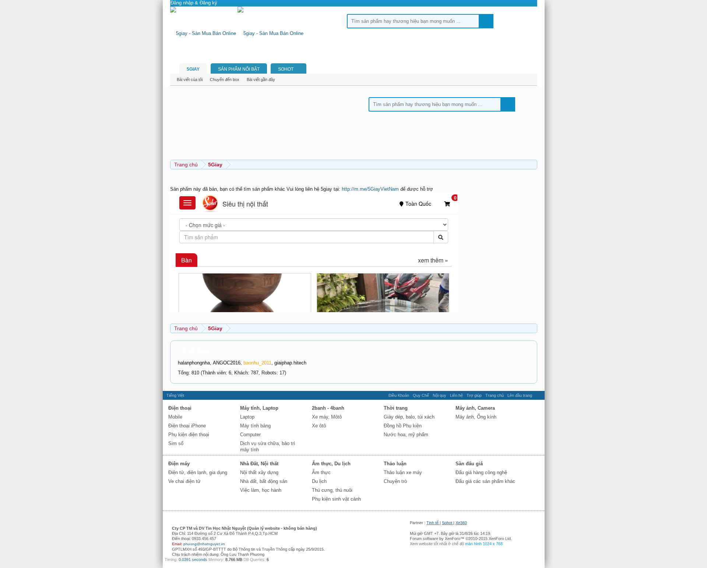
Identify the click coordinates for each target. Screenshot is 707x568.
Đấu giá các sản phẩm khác (485, 481)
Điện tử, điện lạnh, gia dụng (197, 472)
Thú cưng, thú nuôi (332, 490)
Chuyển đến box (224, 79)
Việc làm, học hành (260, 490)
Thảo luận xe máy (403, 472)
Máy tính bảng (255, 425)
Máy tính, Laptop (259, 408)
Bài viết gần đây (261, 79)
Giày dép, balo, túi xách (409, 417)
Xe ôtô (319, 425)
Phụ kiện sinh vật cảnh (336, 499)
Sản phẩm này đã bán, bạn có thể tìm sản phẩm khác (227, 189)
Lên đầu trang (519, 395)
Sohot (447, 523)
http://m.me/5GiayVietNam (370, 189)
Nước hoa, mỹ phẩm (406, 434)
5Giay (193, 69)
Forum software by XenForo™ (461, 538)
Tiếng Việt (175, 395)
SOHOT (285, 69)
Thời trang (396, 408)
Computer (250, 434)
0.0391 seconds (193, 559)
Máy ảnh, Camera (475, 408)
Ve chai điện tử (184, 481)
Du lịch (319, 481)
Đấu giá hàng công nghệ (481, 472)
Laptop (247, 417)
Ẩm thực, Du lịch (331, 463)
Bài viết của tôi (190, 79)
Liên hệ (456, 395)
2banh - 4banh (328, 408)
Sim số (175, 443)
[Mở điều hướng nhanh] (532, 164)
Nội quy (439, 395)
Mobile (175, 417)
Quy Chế (421, 395)
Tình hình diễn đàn (194, 350)
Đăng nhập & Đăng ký (193, 3)
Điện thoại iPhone (187, 425)
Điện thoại (179, 408)
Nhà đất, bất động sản (263, 481)
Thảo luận (395, 463)
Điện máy (179, 463)
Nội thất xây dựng (259, 472)
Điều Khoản (398, 395)
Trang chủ (494, 395)
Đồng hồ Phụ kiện (403, 425)
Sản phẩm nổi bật (239, 69)
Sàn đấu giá (469, 463)
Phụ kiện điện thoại (188, 434)
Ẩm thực (321, 472)
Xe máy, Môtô (327, 417)
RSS (538, 395)
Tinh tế (432, 523)
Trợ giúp (474, 395)
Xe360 (461, 523)
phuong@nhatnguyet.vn (204, 544)
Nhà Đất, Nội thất (259, 463)
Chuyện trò (395, 481)
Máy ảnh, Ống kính (475, 417)
